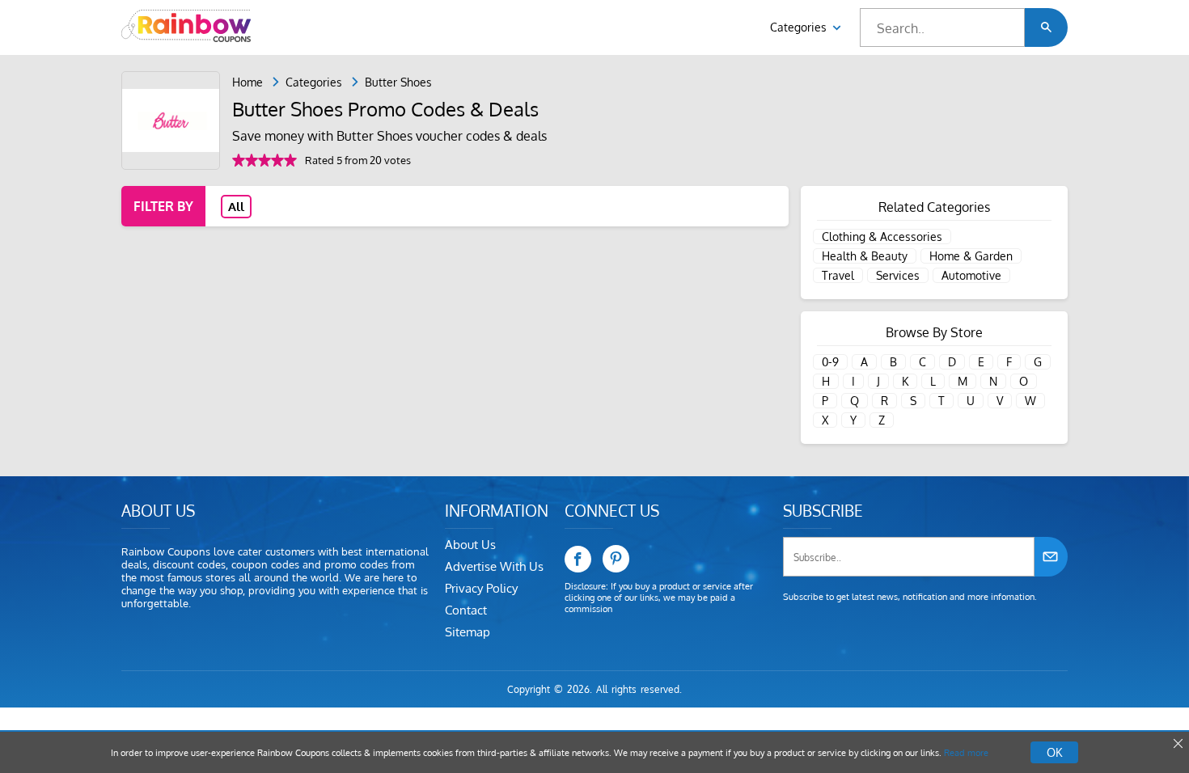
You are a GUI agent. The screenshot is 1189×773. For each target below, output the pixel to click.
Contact (466, 610)
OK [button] (1054, 752)
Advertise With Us (494, 566)
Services (898, 275)
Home (247, 82)
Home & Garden (971, 256)
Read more (966, 752)
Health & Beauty (865, 256)
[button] (1046, 27)
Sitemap (467, 632)
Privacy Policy (481, 588)
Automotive (971, 275)
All (236, 206)
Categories (800, 27)
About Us (470, 544)
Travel (838, 275)
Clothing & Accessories (882, 236)
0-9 (830, 362)
